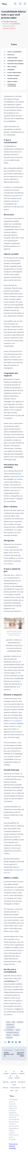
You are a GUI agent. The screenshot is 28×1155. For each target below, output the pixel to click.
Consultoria (21, 1082)
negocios (9, 1035)
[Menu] (25, 3)
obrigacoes (16, 1035)
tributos (6, 550)
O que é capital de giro (12, 570)
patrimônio (20, 476)
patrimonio (9, 1037)
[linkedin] (16, 1042)
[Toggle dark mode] (15, 3)
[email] (20, 1042)
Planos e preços (15, 1087)
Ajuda (23, 1087)
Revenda (13, 1082)
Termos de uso (13, 1144)
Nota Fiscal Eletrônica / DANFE (20, 1054)
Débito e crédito (11, 878)
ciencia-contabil (10, 1027)
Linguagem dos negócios (11, 374)
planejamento (17, 196)
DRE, (19, 673)
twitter (10, 1078)
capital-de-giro (10, 1024)
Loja (16, 1090)
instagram (13, 1073)
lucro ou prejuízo (15, 721)
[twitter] (12, 1042)
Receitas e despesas (13, 694)
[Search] (20, 3)
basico (8, 1022)
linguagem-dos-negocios (12, 1032)
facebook (22, 1073)
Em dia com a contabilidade (10, 970)
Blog (11, 1090)
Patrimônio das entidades (11, 465)
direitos (18, 1029)
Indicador (6, 1082)
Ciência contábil (11, 254)
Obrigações (9, 540)
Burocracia (9, 214)
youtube (6, 1073)
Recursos (5, 1087)
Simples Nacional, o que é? (9, 1054)
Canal (14, 1085)
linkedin (17, 1078)
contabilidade (10, 1029)
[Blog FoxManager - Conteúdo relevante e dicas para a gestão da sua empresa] (7, 3)
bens (13, 1022)
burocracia (20, 1022)
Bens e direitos (10, 506)
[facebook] (9, 1042)
